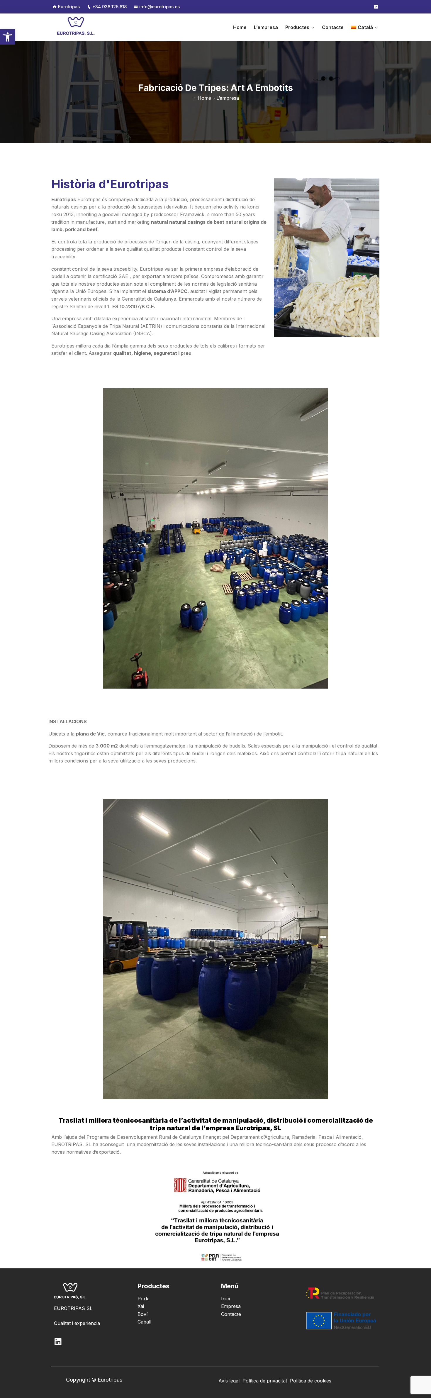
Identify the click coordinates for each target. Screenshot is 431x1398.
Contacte (333, 27)
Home (240, 27)
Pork (143, 1299)
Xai (141, 1306)
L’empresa (266, 27)
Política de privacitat (264, 1381)
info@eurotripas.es (159, 6)
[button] (7, 37)
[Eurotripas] (76, 27)
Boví (142, 1314)
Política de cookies (310, 1381)
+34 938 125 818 (109, 6)
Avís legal (229, 1381)
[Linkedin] (376, 6)
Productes (297, 27)
